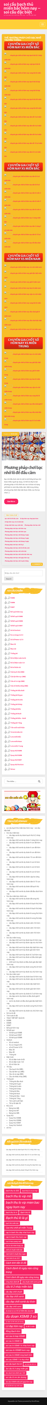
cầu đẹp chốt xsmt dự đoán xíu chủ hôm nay (25, 972)
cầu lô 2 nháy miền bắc (19, 1286)
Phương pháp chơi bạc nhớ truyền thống (16, 561)
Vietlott (9, 1040)
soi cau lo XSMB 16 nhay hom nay (20, 1345)
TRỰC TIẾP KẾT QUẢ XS (15, 1018)
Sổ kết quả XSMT (16, 626)
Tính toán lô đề (11, 515)
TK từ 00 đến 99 (16, 732)
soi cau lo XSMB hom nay (18, 1350)
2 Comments (37, 564)
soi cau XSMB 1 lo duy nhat (17, 1359)
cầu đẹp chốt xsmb (15, 1296)
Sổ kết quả (10, 1030)
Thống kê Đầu (15, 709)
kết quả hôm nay (16, 612)
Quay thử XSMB (16, 751)
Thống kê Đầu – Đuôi (18, 718)
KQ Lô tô (10, 1106)
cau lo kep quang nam (13, 1241)
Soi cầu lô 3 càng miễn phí (17, 1368)
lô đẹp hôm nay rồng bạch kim (29, 518)
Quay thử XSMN (16, 755)
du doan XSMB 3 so (21, 1316)
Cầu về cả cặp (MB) (17, 681)
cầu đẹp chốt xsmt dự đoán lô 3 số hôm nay (25, 955)
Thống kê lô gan (16, 695)
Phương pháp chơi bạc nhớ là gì (14, 544)
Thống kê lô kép (16, 704)
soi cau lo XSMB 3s (14, 1341)
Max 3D (13, 644)
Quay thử (10, 1115)
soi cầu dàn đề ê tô (30, 1364)
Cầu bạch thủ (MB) (17, 672)
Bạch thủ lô (25, 1212)
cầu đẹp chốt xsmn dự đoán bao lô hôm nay (25, 977)
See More (11, 501)
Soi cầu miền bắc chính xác (17, 896)
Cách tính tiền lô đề (16, 1262)
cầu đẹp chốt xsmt (13, 1306)
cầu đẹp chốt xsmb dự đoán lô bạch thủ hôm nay (22, 1170)
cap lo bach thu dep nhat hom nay (20, 1232)
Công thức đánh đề (12, 1282)
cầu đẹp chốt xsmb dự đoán (20, 1301)
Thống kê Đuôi (15, 714)
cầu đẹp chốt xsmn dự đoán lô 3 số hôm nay (25, 994)
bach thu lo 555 (12, 1190)
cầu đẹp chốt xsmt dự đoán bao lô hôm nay (25, 940)
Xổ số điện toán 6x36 (18, 658)
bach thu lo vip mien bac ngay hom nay (22, 1205)
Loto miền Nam (16, 741)
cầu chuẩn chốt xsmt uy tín (31, 1282)
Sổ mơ (12, 769)
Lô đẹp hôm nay (14, 1326)
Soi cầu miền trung (14, 938)
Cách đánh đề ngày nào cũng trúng (22, 1277)
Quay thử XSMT (16, 760)
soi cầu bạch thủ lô (14, 1364)
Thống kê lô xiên (16, 700)
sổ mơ (9, 1128)
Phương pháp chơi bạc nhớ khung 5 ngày (17, 541)
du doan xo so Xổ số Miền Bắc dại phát (19, 1311)
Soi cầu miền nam (13, 974)
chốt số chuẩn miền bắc (14, 1250)
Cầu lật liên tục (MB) (18, 677)
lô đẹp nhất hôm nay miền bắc (14, 525)
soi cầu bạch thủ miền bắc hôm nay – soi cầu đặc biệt (22, 8)
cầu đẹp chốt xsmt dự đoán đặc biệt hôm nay (26, 947)
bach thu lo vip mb (18, 1196)
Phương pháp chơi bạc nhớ (32, 525)
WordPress (35, 1401)
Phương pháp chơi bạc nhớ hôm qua (15, 531)
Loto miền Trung (16, 746)
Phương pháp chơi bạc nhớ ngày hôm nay (17, 557)
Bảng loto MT (14, 1111)
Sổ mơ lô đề (11, 1013)
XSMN (12, 602)
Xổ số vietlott (14, 1042)
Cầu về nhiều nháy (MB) (19, 686)
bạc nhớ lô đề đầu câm (11, 518)
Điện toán (10, 1057)
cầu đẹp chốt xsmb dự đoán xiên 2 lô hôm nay (21, 1160)
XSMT (12, 607)
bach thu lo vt (11, 1212)
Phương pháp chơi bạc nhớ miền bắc (15, 551)
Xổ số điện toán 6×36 (17, 1059)
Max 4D (13, 649)
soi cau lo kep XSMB (15, 1336)
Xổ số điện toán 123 (17, 663)
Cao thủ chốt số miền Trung (19, 1228)
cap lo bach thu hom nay (16, 1237)
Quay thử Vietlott (17, 764)
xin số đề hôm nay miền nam (14, 1385)
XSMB (12, 598)
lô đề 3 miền (30, 1326)
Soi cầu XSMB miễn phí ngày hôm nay (19, 1382)
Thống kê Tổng (16, 723)
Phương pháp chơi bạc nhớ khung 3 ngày (17, 538)
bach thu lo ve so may (29, 1191)
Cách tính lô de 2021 (13, 1258)
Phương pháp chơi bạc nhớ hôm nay (15, 528)
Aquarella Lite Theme (15, 1401)
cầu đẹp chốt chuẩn (14, 1292)
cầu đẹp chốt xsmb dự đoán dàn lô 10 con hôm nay (23, 1155)
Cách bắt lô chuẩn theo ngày (15, 1254)
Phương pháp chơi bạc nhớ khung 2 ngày (17, 535)
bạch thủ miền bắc (12, 1223)
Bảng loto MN (14, 1113)
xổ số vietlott (15, 630)
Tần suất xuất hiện (17, 727)
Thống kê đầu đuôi (17, 690)
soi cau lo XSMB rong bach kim (19, 1355)
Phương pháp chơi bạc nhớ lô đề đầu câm (23, 470)
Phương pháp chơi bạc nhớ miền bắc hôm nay (18, 554)
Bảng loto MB (14, 1108)
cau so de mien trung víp (14, 1245)
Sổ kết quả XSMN (16, 621)
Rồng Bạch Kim (13, 1331)
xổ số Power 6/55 (16, 639)
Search (8, 579)
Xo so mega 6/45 (16, 635)
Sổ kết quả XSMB (16, 616)
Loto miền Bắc (15, 737)
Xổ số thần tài (15, 667)
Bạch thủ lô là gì (16, 1218)
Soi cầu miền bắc (13, 833)
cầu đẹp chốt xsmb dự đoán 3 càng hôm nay (25, 840)
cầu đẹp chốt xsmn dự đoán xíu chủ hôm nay (26, 1011)
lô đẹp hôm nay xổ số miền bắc (14, 522)
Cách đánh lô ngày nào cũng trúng (22, 1270)
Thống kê (14, 653)
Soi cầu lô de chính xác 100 (15, 1373)
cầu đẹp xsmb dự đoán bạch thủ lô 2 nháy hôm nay (23, 1149)
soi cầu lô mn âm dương (16, 1377)
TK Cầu (9, 1067)
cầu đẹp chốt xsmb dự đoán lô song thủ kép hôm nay (23, 1165)
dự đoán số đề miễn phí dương (15, 1322)
